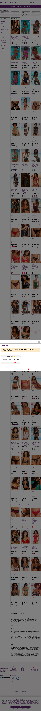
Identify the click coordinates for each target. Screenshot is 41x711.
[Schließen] (39, 342)
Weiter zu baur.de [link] (9, 356)
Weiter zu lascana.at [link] (10, 362)
